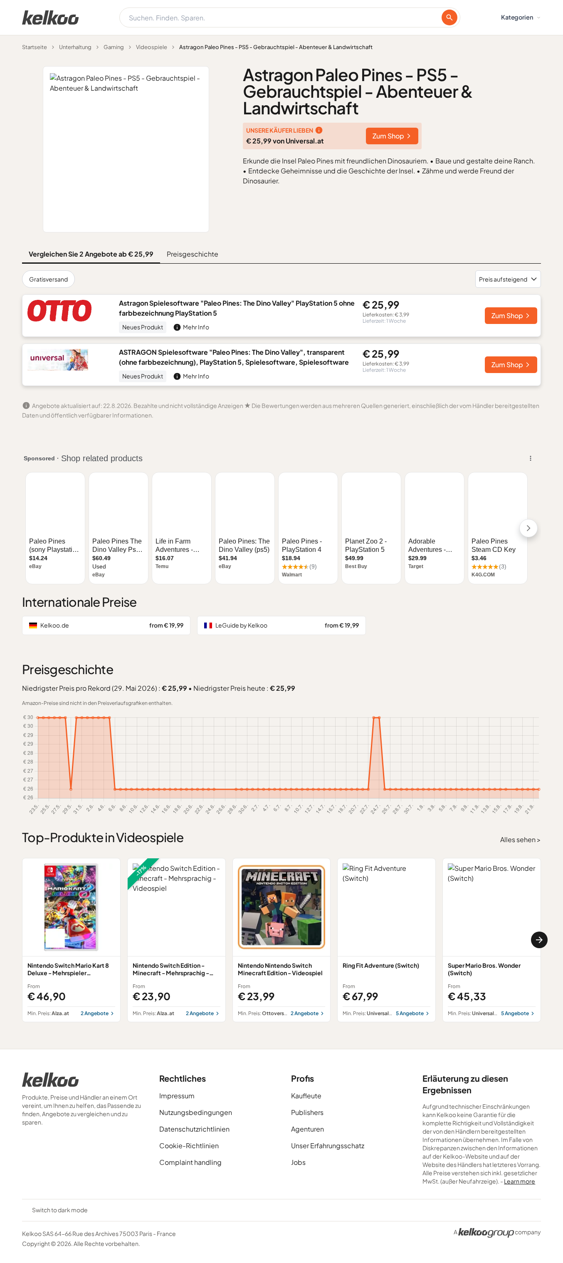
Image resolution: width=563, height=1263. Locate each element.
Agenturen (307, 1129)
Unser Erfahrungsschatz (327, 1145)
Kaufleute (306, 1095)
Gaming (114, 47)
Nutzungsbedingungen (195, 1112)
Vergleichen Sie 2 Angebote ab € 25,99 (91, 254)
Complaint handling (190, 1162)
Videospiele (151, 47)
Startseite (34, 47)
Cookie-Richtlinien (189, 1145)
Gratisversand (48, 279)
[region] (281, 940)
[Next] (539, 940)
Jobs (298, 1162)
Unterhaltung (75, 47)
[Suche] (449, 17)
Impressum (177, 1095)
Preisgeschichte (192, 254)
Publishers (307, 1112)
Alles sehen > (520, 839)
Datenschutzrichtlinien (194, 1129)
